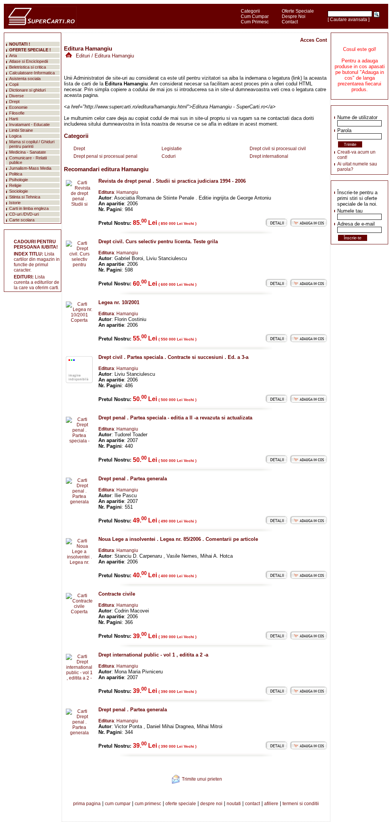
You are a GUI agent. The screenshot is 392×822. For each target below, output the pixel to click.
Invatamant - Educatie (29, 124)
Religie (15, 185)
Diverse (16, 95)
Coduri (169, 156)
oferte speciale (180, 803)
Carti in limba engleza (29, 208)
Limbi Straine (21, 130)
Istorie (15, 202)
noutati (234, 803)
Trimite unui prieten (202, 779)
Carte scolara (21, 220)
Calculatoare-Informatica (32, 72)
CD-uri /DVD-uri (24, 214)
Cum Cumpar (255, 16)
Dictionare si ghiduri (27, 90)
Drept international (269, 156)
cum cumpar (118, 803)
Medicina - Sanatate (27, 152)
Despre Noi (293, 16)
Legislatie (172, 148)
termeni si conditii (301, 803)
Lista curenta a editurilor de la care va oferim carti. (36, 282)
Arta (13, 55)
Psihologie (18, 179)
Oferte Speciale (298, 11)
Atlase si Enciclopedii (28, 61)
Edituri (83, 56)
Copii (13, 84)
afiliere (271, 803)
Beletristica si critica (27, 67)
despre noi (211, 803)
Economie (18, 107)
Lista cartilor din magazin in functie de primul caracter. (37, 262)
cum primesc (148, 803)
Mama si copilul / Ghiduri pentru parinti (31, 144)
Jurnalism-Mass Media (30, 168)
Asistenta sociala (25, 78)
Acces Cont (313, 40)
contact (252, 803)
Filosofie (16, 113)
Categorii (250, 11)
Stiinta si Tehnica (24, 197)
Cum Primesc (255, 22)
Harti (13, 118)
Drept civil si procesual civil (278, 148)
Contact (290, 22)
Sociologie (18, 191)
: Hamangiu (118, 192)
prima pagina (87, 803)
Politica (15, 174)
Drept (79, 148)
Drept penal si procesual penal (105, 156)
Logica (15, 136)
